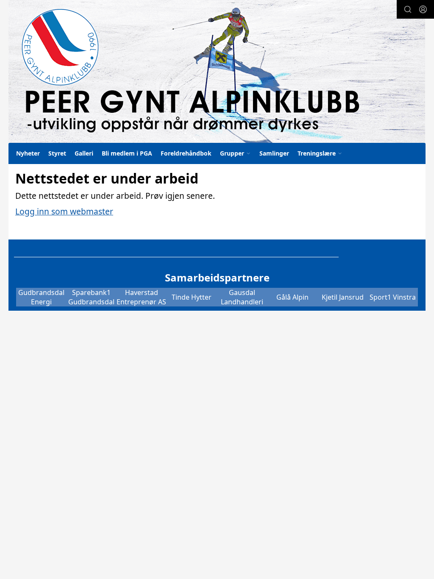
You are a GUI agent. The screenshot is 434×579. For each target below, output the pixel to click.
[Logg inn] (423, 9)
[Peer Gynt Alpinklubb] (216, 71)
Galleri (84, 153)
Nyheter (28, 153)
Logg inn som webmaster (64, 211)
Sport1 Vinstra (393, 297)
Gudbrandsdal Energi (41, 297)
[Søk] (407, 9)
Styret (57, 153)
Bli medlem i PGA (127, 153)
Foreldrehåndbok (186, 153)
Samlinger (274, 153)
